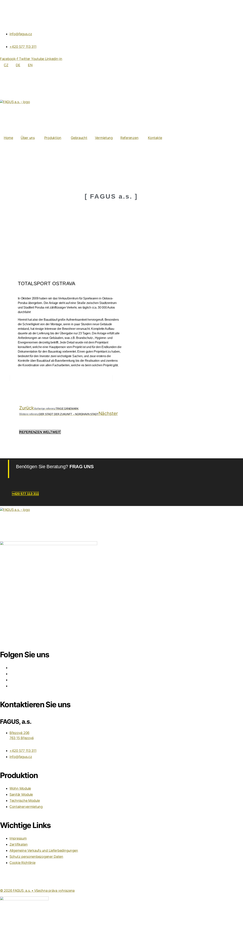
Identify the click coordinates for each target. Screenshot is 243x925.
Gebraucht (79, 138)
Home (8, 138)
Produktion (52, 138)
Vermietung (104, 138)
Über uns (28, 138)
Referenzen (129, 138)
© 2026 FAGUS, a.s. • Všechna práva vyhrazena (37, 891)
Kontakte (155, 138)
